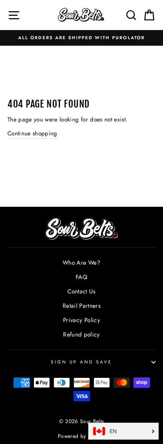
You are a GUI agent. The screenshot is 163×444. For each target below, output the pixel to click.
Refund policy (81, 334)
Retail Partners (81, 305)
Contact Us (81, 291)
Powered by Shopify (81, 436)
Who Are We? (81, 262)
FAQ (81, 276)
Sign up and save (82, 362)
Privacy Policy (81, 320)
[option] (81, 37)
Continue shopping (32, 133)
